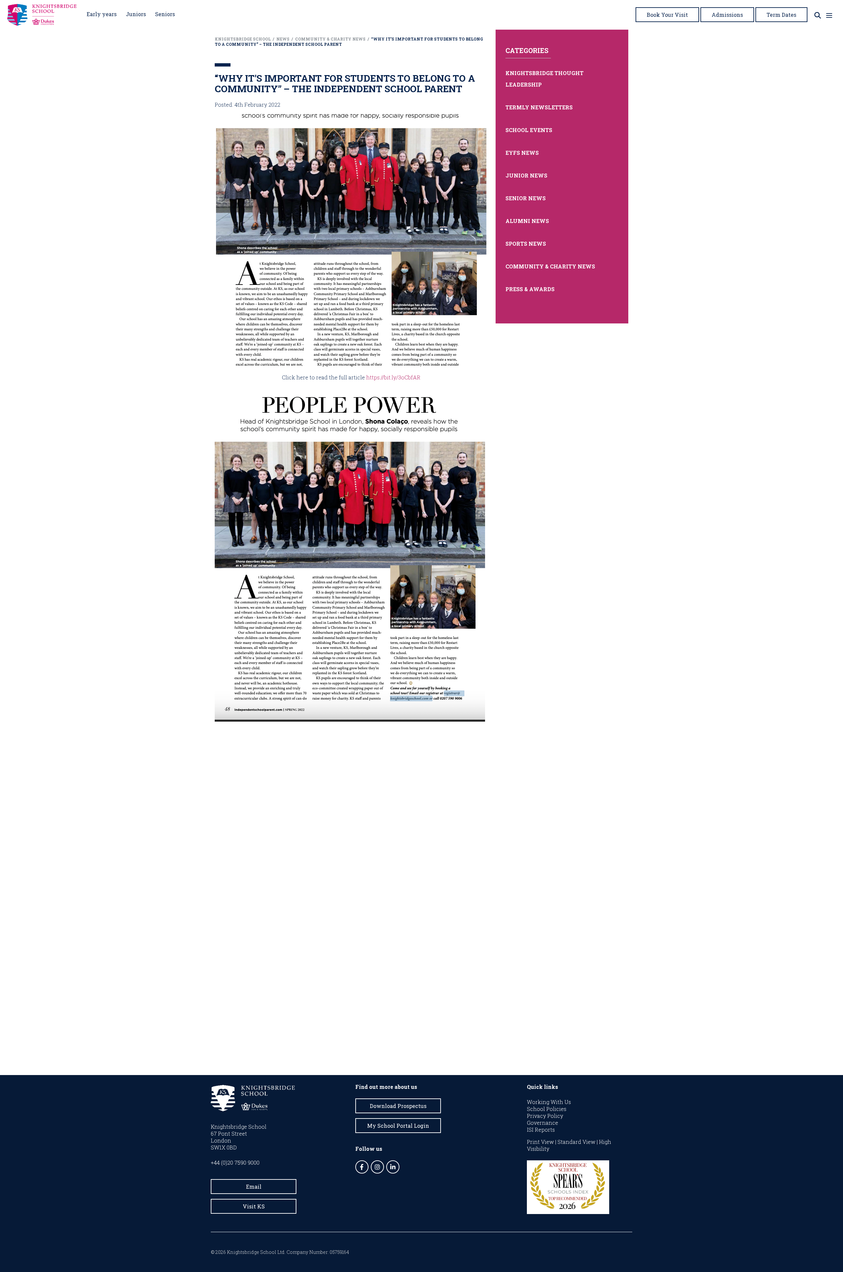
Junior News (526, 175)
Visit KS (254, 1206)
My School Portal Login (398, 1125)
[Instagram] (377, 1167)
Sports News (525, 243)
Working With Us (549, 1101)
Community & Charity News (550, 266)
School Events (528, 129)
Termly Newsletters (539, 107)
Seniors (165, 14)
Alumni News (527, 220)
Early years (102, 14)
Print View (540, 1141)
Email (253, 1186)
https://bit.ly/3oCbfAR (393, 377)
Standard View (576, 1141)
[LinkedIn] (392, 1167)
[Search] (818, 15)
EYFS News (522, 152)
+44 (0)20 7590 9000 (235, 1162)
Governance (542, 1122)
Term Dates (781, 14)
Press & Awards (530, 289)
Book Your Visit (667, 14)
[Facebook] (361, 1167)
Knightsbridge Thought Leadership (544, 78)
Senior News (525, 198)
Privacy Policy (545, 1115)
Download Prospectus (398, 1105)
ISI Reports (541, 1129)
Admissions (727, 14)
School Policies (546, 1108)
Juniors (136, 14)
